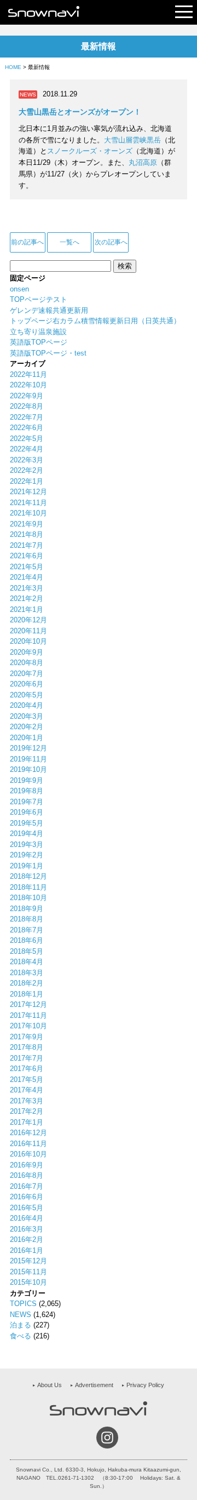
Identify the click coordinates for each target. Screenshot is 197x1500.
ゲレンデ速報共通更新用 (49, 310)
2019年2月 (26, 855)
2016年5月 (26, 1208)
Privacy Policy (145, 1385)
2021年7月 (26, 545)
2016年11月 (28, 1144)
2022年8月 (26, 406)
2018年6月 (26, 940)
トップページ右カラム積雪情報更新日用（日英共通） (95, 321)
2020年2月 (26, 727)
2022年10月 (28, 385)
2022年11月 (28, 374)
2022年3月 (26, 460)
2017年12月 (28, 1004)
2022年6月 (26, 427)
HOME (13, 67)
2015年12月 (28, 1261)
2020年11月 (28, 631)
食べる (20, 1336)
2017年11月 (28, 1015)
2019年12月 (28, 748)
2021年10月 (28, 513)
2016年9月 (26, 1165)
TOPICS (23, 1303)
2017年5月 (26, 1079)
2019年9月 (26, 780)
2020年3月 (26, 716)
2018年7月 (26, 930)
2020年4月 (26, 705)
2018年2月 (26, 983)
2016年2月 (26, 1239)
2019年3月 (26, 844)
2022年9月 (26, 396)
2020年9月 (26, 652)
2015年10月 (28, 1282)
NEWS (20, 1314)
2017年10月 (28, 1026)
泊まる (20, 1325)
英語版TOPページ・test (48, 353)
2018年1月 (26, 994)
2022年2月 (26, 470)
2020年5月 (26, 695)
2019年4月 (26, 833)
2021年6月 (26, 556)
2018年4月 (26, 962)
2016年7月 (26, 1186)
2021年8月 (26, 534)
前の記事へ (27, 242)
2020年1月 (26, 738)
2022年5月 (26, 438)
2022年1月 (26, 481)
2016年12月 (28, 1133)
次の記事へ (111, 242)
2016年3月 (26, 1229)
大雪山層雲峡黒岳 (132, 140)
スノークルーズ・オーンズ (89, 151)
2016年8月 (26, 1175)
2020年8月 (26, 663)
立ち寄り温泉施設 (38, 332)
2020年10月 (28, 641)
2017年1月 (26, 1122)
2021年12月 (28, 492)
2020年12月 (28, 620)
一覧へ (69, 242)
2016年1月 (26, 1250)
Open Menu (184, 12)
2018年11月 (28, 887)
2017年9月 (26, 1037)
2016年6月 (26, 1197)
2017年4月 (26, 1090)
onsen (19, 289)
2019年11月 (28, 759)
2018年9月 (26, 908)
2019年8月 (26, 791)
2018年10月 (28, 898)
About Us (49, 1385)
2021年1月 (26, 609)
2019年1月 (26, 866)
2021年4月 (26, 577)
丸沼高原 (143, 162)
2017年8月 (26, 1047)
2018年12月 (28, 876)
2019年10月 (28, 769)
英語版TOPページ (38, 342)
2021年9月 (26, 524)
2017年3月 (26, 1101)
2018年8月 (26, 919)
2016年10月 (28, 1154)
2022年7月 (26, 417)
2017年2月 (26, 1111)
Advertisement (94, 1385)
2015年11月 (28, 1272)
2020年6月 (26, 684)
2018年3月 (26, 973)
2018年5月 (26, 951)
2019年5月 (26, 823)
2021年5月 (26, 567)
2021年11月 (28, 503)
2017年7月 (26, 1058)
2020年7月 (26, 673)
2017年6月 (26, 1068)
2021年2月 (26, 598)
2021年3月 (26, 588)
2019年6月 (26, 812)
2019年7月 (26, 802)
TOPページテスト (38, 299)
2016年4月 (26, 1218)
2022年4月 (26, 449)
